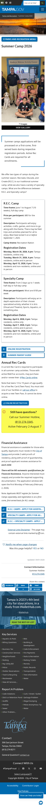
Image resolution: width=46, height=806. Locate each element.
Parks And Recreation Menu (20, 39)
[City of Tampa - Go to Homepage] (13, 9)
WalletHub (23, 612)
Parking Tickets (30, 660)
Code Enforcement (31, 649)
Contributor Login (30, 785)
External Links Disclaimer (19, 530)
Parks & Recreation (31, 656)
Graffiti (5, 701)
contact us (24, 755)
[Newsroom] (10, 2)
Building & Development (29, 644)
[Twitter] (29, 768)
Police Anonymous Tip (33, 704)
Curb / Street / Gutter (32, 694)
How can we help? (30, 3)
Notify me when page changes (21, 544)
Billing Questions (9, 642)
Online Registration (16, 403)
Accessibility (12, 785)
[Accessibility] (6, 2)
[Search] (42, 3)
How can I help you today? (31, 795)
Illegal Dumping (30, 701)
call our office (28, 390)
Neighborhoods (8, 656)
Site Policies (23, 791)
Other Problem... (9, 712)
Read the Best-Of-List (23, 622)
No (42, 548)
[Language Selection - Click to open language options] (2, 2)
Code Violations (8, 694)
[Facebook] (23, 768)
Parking (5, 660)
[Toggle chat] (40, 802)
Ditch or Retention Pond (12, 697)
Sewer (4, 708)
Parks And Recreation (9, 16)
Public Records (30, 667)
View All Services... (10, 682)
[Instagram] (35, 768)
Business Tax (7, 649)
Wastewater (7, 678)
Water (26, 678)
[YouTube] (41, 768)
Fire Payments (29, 653)
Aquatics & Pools (9, 639)
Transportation (30, 671)
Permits (27, 664)
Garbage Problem (31, 697)
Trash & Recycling (9, 675)
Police (4, 667)
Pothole (5, 704)
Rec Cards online (29, 377)
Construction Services (11, 653)
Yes (35, 548)
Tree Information (30, 675)
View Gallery (23, 127)
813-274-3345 (38, 574)
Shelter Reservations (10, 671)
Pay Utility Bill (8, 664)
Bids (25, 639)
